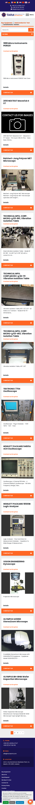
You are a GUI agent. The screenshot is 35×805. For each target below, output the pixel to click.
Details (5, 87)
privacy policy (6, 799)
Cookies (4, 788)
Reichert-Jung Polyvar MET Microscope (17, 159)
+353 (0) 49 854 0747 (18, 5)
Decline (12, 802)
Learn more (20, 802)
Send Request (5, 777)
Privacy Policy (6, 785)
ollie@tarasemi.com (18, 9)
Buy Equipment (6, 772)
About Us (4, 774)
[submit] (31, 30)
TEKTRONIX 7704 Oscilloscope (11, 390)
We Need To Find (6, 780)
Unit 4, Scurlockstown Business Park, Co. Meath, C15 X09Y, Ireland (16, 763)
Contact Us (8, 93)
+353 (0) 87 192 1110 (18, 7)
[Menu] (27, 15)
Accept (6, 802)
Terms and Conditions (8, 791)
